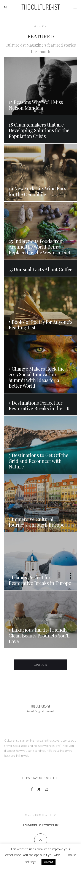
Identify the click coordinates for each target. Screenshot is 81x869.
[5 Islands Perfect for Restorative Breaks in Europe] (40, 561)
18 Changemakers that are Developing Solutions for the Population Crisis (39, 130)
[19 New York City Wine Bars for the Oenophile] (40, 172)
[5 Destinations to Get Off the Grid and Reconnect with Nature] (40, 445)
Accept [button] (48, 862)
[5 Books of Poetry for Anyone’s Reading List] (40, 306)
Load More (40, 664)
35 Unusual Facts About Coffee (40, 269)
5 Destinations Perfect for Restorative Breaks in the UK (40, 405)
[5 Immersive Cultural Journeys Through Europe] (40, 503)
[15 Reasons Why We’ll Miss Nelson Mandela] (40, 86)
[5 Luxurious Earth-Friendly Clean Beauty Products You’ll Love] (40, 619)
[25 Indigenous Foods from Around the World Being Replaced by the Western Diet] (40, 231)
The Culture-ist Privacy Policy (40, 824)
